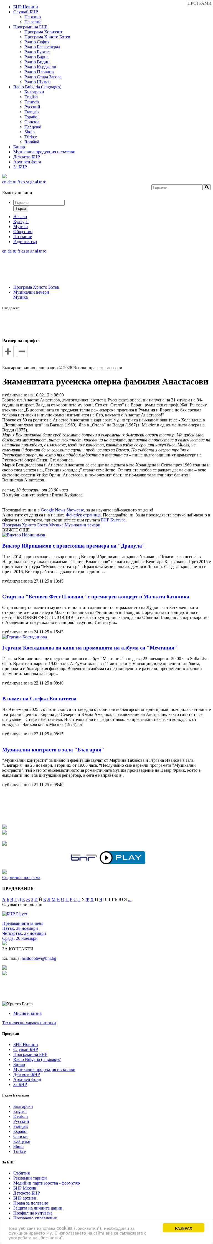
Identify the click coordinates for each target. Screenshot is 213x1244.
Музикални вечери (31, 292)
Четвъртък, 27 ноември (24, 933)
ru (14, 181)
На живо (32, 16)
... (129, 899)
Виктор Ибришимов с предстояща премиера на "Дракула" (73, 546)
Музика (20, 297)
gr (32, 181)
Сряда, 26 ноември (20, 938)
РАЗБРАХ (183, 1227)
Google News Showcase (62, 510)
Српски (31, 121)
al (36, 181)
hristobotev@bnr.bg (39, 958)
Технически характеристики (29, 1022)
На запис (32, 21)
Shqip (29, 131)
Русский (32, 106)
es (23, 181)
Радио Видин (37, 61)
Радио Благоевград (42, 46)
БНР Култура (113, 520)
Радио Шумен (37, 81)
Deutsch (31, 101)
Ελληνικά (32, 126)
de (9, 181)
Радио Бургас (37, 51)
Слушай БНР (25, 11)
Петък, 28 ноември (20, 928)
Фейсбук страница (83, 515)
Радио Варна (36, 56)
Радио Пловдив (39, 71)
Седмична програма (21, 877)
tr (40, 181)
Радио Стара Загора (43, 76)
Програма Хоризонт (43, 31)
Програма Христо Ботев (47, 36)
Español (31, 116)
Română (31, 141)
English (31, 96)
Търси (21, 208)
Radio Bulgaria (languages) (37, 86)
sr (27, 181)
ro (44, 181)
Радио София (36, 41)
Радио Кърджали (40, 66)
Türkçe (30, 136)
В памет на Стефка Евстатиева (39, 698)
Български (34, 91)
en (4, 181)
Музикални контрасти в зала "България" (53, 750)
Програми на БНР (30, 26)
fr (18, 181)
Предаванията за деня (22, 923)
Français (31, 111)
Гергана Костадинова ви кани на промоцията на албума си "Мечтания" (89, 648)
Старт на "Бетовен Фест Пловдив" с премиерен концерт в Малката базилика (95, 596)
